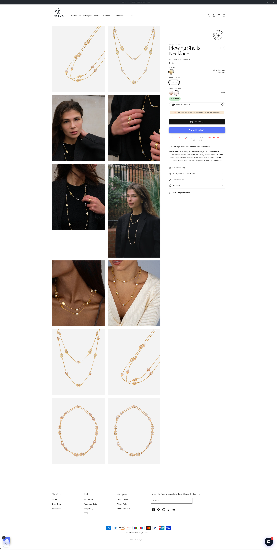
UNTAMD (135, 533)
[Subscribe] (189, 501)
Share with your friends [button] (181, 193)
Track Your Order (90, 504)
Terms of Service (123, 508)
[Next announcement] (267, 2)
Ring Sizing (88, 508)
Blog (86, 513)
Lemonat (143, 540)
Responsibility (57, 508)
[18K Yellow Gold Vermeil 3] (171, 72)
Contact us (88, 500)
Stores (54, 500)
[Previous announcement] (3, 2)
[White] (176, 93)
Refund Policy (122, 500)
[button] (208, 15)
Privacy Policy (122, 504)
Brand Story (56, 504)
